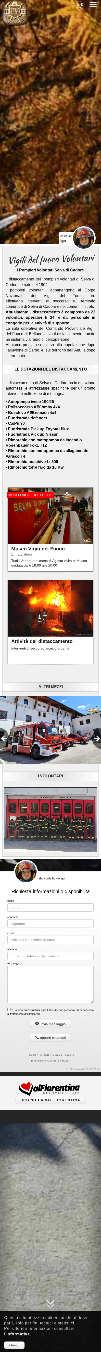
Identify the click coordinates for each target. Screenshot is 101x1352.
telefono (12, 949)
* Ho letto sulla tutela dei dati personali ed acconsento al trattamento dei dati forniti (50, 1012)
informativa (18, 1334)
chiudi (14, 1345)
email (10, 933)
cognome (12, 917)
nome (10, 900)
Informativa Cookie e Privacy (50, 1060)
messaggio (13, 963)
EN (79, 4)
